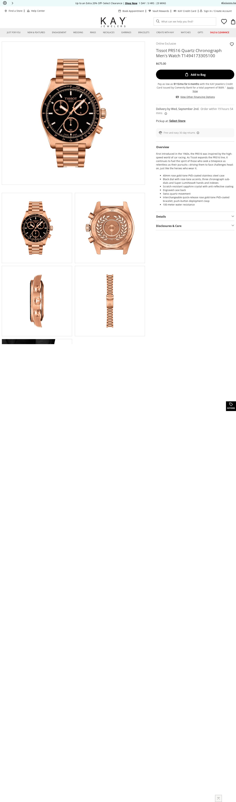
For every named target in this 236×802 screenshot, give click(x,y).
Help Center (38, 10)
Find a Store (15, 10)
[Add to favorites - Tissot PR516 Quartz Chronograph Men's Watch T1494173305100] (231, 44)
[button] (12, 3)
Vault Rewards (161, 11)
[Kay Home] (114, 22)
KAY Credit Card (187, 11)
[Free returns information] (197, 132)
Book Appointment (133, 11)
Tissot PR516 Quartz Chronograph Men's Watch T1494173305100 (189, 53)
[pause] (5, 3)
